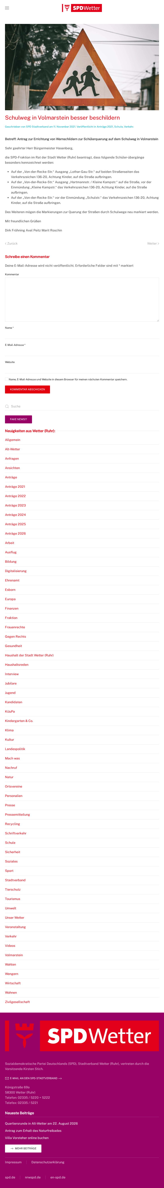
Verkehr (128, 126)
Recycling (12, 824)
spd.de (10, 1177)
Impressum (13, 1162)
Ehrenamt (12, 580)
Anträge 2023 (15, 505)
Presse (10, 805)
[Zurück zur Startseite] (82, 8)
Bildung (11, 562)
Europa (10, 599)
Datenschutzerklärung (47, 1162)
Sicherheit (12, 852)
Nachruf (11, 768)
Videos (10, 946)
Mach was (12, 758)
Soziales (11, 861)
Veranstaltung (15, 927)
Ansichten (12, 468)
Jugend (10, 693)
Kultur (9, 740)
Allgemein (12, 440)
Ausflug (11, 552)
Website (10, 362)
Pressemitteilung (17, 814)
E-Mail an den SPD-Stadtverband (33, 1078)
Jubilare (11, 683)
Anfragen (12, 458)
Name (9, 327)
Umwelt (10, 908)
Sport (9, 871)
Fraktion (11, 618)
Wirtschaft (13, 983)
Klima (9, 730)
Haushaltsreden (16, 665)
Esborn (10, 590)
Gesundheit (13, 646)
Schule (118, 126)
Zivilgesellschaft (17, 1002)
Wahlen (10, 964)
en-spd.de (57, 1177)
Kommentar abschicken (27, 389)
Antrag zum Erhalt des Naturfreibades (33, 1131)
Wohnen (11, 992)
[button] (7, 8)
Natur (9, 777)
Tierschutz (13, 889)
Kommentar (12, 274)
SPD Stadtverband (37, 126)
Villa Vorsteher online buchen (27, 1138)
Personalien (13, 796)
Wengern (11, 974)
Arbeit (9, 543)
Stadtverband (15, 880)
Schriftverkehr (15, 833)
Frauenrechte (15, 627)
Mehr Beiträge (25, 1148)
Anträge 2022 (15, 496)
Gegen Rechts (15, 636)
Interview (12, 674)
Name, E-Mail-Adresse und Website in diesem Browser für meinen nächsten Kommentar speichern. (67, 379)
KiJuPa (10, 711)
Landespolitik (15, 749)
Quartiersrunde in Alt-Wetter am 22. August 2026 (41, 1123)
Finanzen (11, 608)
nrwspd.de (33, 1177)
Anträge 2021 (105, 126)
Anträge (11, 477)
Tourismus (12, 899)
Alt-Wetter (12, 449)
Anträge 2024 (15, 515)
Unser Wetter (14, 918)
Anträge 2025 (15, 524)
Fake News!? (18, 419)
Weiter (152, 243)
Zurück (12, 243)
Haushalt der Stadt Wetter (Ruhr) (29, 655)
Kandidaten (13, 702)
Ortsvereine (13, 786)
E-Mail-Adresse (15, 344)
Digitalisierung (16, 571)
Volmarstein (14, 955)
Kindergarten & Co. (19, 721)
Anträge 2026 (15, 533)
